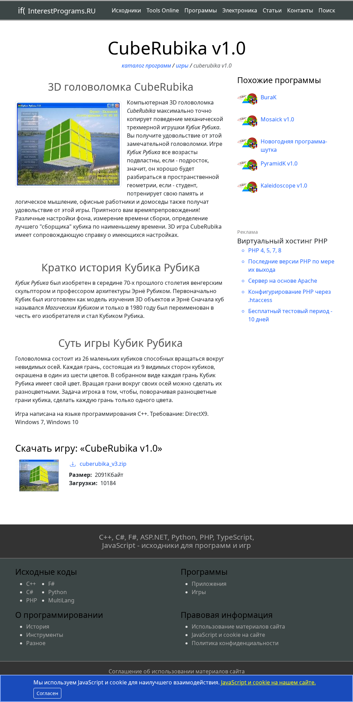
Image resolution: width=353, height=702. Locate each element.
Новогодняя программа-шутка (294, 145)
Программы (200, 10)
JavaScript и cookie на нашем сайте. (268, 682)
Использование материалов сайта (238, 626)
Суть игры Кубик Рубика (120, 342)
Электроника (239, 10)
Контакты (300, 10)
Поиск (327, 10)
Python (57, 592)
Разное (36, 643)
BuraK (268, 97)
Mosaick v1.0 (277, 119)
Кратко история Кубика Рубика (120, 267)
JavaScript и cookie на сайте (228, 635)
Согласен (47, 693)
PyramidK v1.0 (279, 163)
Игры (182, 65)
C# (29, 592)
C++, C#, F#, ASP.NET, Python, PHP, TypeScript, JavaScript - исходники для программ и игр (176, 541)
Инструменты (44, 635)
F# (51, 584)
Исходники (126, 10)
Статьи (272, 10)
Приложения (209, 584)
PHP (31, 600)
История (37, 626)
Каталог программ (146, 65)
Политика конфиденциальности (235, 643)
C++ (31, 584)
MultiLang (61, 600)
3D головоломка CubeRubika (120, 86)
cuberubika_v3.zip (102, 464)
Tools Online (163, 10)
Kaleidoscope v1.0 (284, 185)
